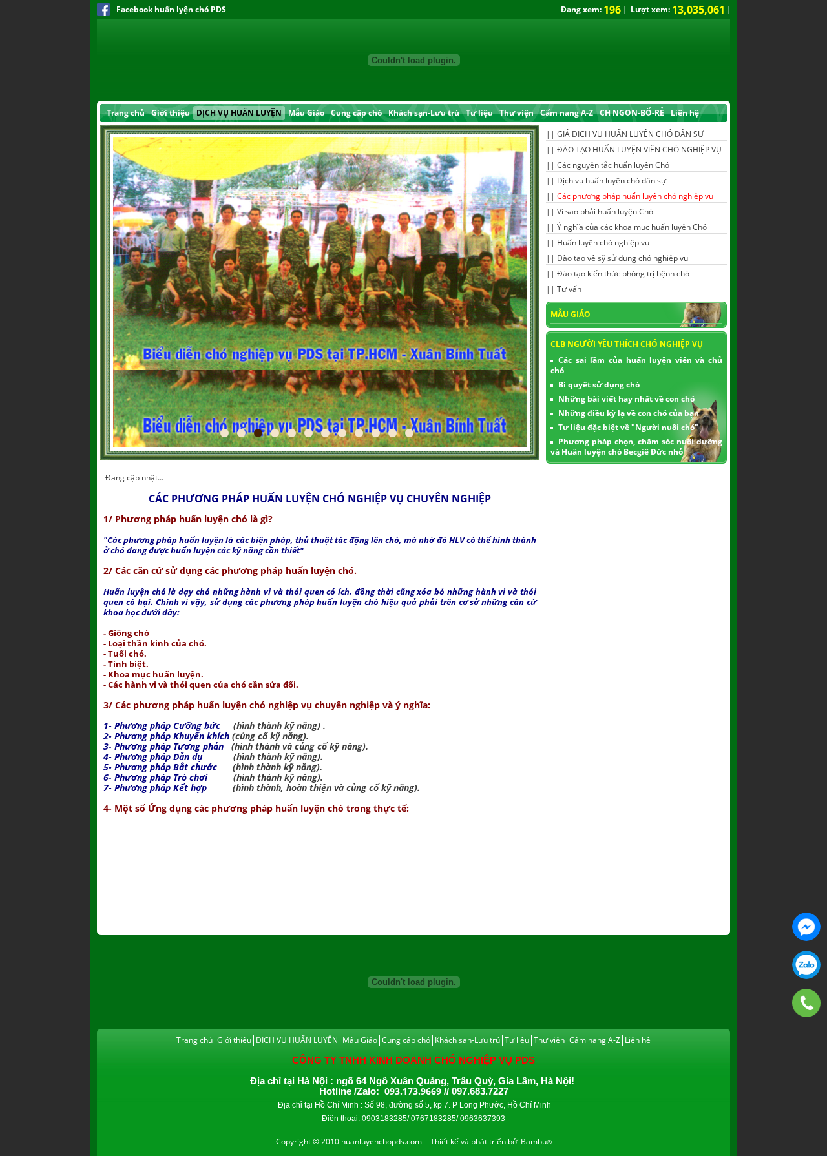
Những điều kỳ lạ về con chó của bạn (628, 413)
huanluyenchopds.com (381, 1141)
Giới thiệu (170, 112)
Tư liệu (479, 112)
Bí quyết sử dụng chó (599, 384)
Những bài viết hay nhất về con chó (626, 398)
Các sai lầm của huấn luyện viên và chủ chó (636, 365)
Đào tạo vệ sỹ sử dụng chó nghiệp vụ (622, 258)
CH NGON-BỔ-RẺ (632, 112)
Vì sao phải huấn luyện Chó (605, 211)
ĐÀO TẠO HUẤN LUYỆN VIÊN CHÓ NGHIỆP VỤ (639, 149)
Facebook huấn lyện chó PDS (171, 9)
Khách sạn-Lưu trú (423, 112)
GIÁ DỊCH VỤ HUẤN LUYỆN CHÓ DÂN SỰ (630, 134)
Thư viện (516, 112)
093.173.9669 (806, 965)
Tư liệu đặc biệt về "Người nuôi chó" (628, 427)
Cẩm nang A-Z (566, 112)
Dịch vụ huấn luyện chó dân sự (611, 180)
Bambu (534, 1141)
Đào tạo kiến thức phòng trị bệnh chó (623, 273)
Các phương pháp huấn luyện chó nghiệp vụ (635, 196)
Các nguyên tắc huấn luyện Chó (613, 165)
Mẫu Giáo (306, 112)
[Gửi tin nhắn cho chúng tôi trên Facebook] (806, 927)
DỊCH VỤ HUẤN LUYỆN (239, 112)
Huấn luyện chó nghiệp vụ (603, 242)
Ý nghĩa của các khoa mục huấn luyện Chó (632, 227)
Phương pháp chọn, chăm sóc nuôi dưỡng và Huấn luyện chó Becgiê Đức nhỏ (636, 446)
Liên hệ (685, 112)
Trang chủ (126, 112)
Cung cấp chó (356, 112)
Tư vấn (569, 289)
